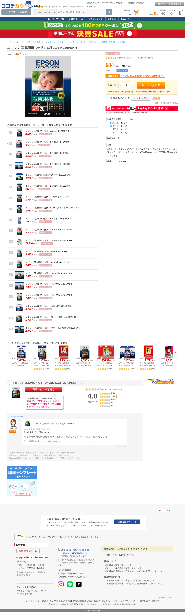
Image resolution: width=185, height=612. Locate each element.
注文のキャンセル (94, 604)
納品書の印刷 (130, 604)
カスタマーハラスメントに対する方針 (136, 601)
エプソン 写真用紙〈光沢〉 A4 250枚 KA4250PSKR (49, 240)
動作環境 (155, 601)
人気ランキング (95, 19)
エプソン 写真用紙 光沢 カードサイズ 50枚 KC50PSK (49, 218)
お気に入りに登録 (141, 98)
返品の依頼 (107, 604)
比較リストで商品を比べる (119, 98)
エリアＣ (114, 132)
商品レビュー (127, 19)
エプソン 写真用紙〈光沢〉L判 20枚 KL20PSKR (47, 142)
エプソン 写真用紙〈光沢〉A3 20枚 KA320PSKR (47, 131)
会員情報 (64, 604)
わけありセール (76, 19)
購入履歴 (73, 604)
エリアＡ (114, 126)
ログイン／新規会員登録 (170, 4)
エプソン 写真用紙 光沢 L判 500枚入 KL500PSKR (48, 175)
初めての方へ (94, 3)
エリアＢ (114, 129)
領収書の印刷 (118, 604)
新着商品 (112, 19)
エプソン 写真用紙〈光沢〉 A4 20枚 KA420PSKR (47, 262)
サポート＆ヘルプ (33, 601)
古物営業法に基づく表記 (82, 601)
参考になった (53, 441)
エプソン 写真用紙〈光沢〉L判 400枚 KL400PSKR (48, 164)
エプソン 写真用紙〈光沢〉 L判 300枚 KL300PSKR (48, 273)
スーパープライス (56, 19)
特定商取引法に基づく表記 (60, 601)
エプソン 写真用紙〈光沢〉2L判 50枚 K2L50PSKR (48, 197)
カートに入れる (151, 85)
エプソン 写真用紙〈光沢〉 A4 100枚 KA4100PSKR (49, 229)
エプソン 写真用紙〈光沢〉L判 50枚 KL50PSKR (47, 153)
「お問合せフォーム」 (79, 525)
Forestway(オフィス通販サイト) (113, 3)
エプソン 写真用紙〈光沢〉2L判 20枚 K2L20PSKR (48, 186)
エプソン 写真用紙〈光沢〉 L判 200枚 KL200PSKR (48, 284)
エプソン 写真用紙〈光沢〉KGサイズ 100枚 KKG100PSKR (52, 208)
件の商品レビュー (124, 58)
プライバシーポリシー (110, 601)
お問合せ (131, 3)
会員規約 (96, 601)
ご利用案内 (140, 3)
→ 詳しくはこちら (42, 407)
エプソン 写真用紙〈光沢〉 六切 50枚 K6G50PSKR (48, 306)
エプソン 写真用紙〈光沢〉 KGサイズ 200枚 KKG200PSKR (52, 328)
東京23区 (114, 123)
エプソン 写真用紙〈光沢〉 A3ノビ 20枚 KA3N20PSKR (50, 317)
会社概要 (44, 601)
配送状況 (82, 604)
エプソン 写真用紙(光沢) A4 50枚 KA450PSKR (46, 251)
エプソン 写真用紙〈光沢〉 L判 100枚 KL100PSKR (48, 295)
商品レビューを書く (44, 389)
